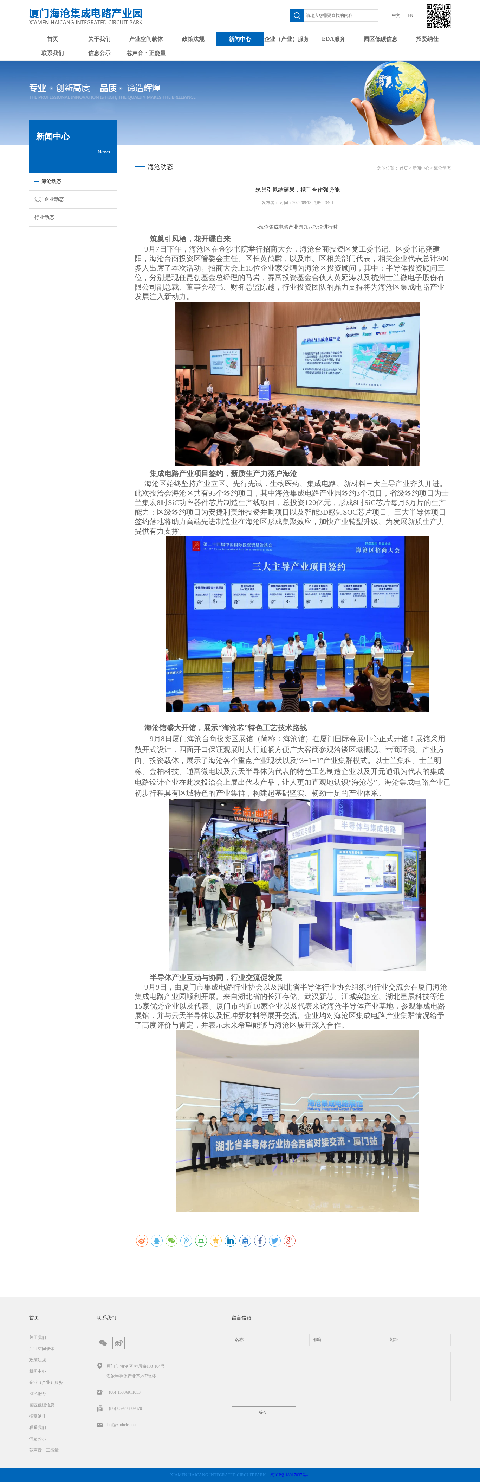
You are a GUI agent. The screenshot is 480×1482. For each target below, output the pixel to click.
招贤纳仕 (427, 39)
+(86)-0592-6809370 (124, 1408)
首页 (52, 39)
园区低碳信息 (380, 39)
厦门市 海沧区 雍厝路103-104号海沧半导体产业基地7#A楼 (135, 1371)
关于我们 (99, 39)
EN (410, 15)
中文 (396, 15)
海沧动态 (442, 168)
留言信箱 (241, 1318)
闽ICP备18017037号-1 (290, 1475)
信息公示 (99, 53)
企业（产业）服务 (286, 39)
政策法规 (193, 39)
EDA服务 (333, 39)
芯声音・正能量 (146, 53)
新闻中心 (240, 39)
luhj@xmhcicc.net (121, 1424)
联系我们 (52, 53)
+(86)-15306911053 (123, 1392)
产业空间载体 (146, 39)
